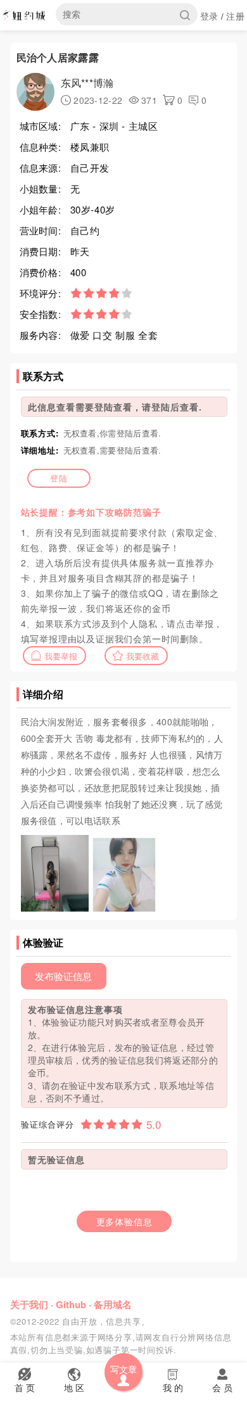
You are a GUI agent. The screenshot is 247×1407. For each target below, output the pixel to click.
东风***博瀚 (87, 82)
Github (71, 1304)
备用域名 (113, 1304)
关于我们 (29, 1304)
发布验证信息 (63, 976)
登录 (209, 16)
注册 (235, 16)
